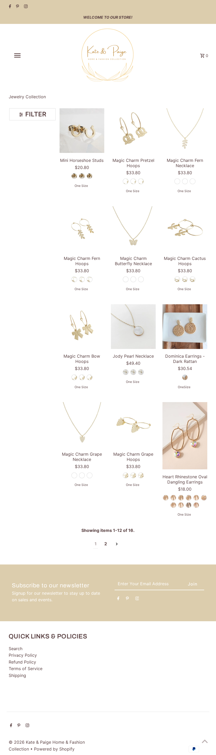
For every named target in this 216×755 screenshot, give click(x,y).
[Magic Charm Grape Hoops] (133, 424)
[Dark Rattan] (185, 377)
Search (15, 648)
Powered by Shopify (54, 749)
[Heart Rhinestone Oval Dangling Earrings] (184, 435)
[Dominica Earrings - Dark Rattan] (184, 326)
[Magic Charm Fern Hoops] (82, 228)
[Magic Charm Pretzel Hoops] (133, 130)
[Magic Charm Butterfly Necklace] (133, 228)
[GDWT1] (181, 505)
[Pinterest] (17, 7)
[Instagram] (25, 7)
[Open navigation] (27, 55)
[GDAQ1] (173, 497)
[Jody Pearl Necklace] (133, 326)
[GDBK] (181, 497)
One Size (81, 186)
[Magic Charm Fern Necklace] (184, 130)
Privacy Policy (23, 655)
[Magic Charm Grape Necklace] (82, 424)
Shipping (17, 675)
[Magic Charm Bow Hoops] (82, 326)
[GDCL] (188, 497)
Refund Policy (22, 662)
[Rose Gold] (89, 176)
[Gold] (74, 176)
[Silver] (82, 176)
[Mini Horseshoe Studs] (82, 130)
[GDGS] (204, 497)
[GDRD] (173, 505)
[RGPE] (196, 505)
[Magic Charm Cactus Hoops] (184, 228)
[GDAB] (165, 497)
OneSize (184, 387)
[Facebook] (9, 7)
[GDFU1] (196, 497)
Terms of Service (25, 668)
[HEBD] (188, 505)
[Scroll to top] (205, 741)
